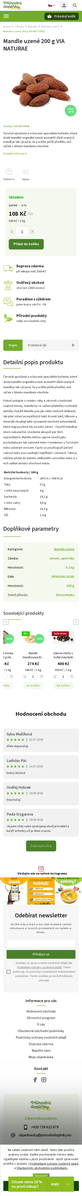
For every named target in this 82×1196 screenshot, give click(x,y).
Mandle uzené (64, 549)
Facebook (35, 1079)
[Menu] (6, 16)
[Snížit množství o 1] (12, 232)
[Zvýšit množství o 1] (32, 232)
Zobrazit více (41, 846)
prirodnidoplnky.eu (44, 1079)
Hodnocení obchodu (41, 714)
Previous (7, 622)
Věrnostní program (41, 1018)
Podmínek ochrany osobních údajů (39, 967)
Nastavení (41, 1175)
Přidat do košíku (26, 244)
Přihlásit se (41, 954)
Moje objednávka (41, 1057)
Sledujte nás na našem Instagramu (42, 873)
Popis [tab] (13, 345)
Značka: (16, 126)
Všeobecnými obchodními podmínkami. (42, 1168)
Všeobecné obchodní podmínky (41, 1031)
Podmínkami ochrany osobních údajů (54, 1164)
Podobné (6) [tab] (37, 345)
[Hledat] (75, 5)
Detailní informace (15, 154)
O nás (41, 1024)
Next (77, 622)
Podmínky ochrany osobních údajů (41, 1037)
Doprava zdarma (41, 1044)
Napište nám (41, 1050)
